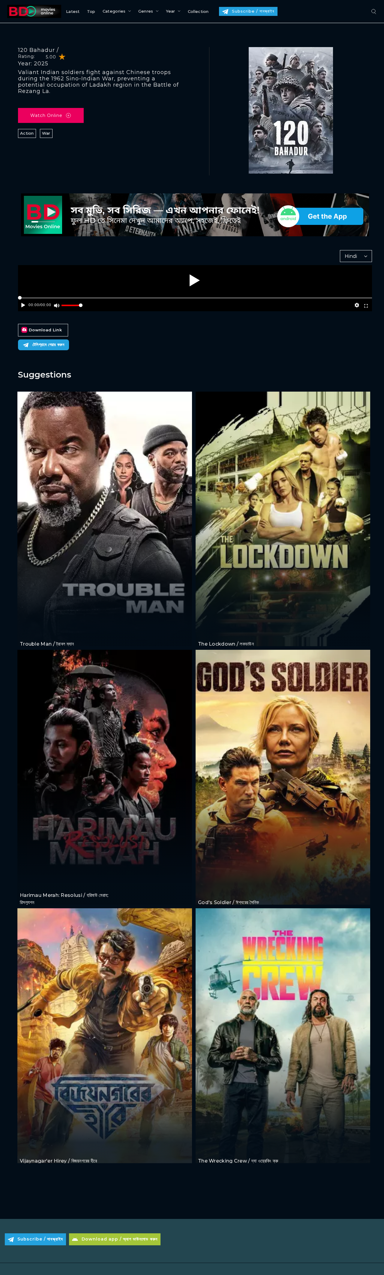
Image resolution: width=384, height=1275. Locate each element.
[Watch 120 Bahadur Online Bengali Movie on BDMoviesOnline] (33, 11)
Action (27, 133)
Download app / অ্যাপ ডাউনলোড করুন (120, 1239)
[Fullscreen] (366, 305)
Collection (198, 11)
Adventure (31, 1149)
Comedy (45, 633)
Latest (73, 11)
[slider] (72, 308)
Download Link (45, 329)
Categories (114, 11)
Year (170, 11)
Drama (27, 884)
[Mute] (57, 305)
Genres (145, 11)
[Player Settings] (357, 305)
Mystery (53, 1149)
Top (91, 11)
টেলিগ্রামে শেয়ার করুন (48, 344)
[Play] (195, 280)
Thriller (222, 891)
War (46, 133)
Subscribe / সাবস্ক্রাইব (253, 11)
